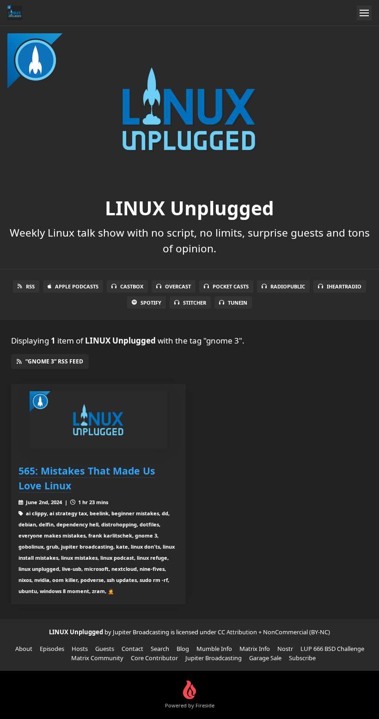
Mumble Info (214, 648)
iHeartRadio (344, 286)
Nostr (285, 648)
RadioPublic (287, 286)
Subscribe (302, 658)
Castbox (131, 286)
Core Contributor (154, 658)
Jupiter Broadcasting (213, 658)
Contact (132, 648)
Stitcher (194, 302)
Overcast (178, 286)
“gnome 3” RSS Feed (54, 361)
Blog (183, 648)
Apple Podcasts (76, 286)
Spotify (151, 302)
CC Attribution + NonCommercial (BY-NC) (274, 632)
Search (160, 648)
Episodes (52, 648)
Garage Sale (265, 658)
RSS (30, 286)
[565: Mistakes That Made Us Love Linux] (98, 420)
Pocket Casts (231, 286)
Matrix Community (97, 658)
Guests (104, 648)
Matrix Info (254, 648)
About (23, 648)
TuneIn (237, 302)
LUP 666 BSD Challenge (332, 648)
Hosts (80, 648)
